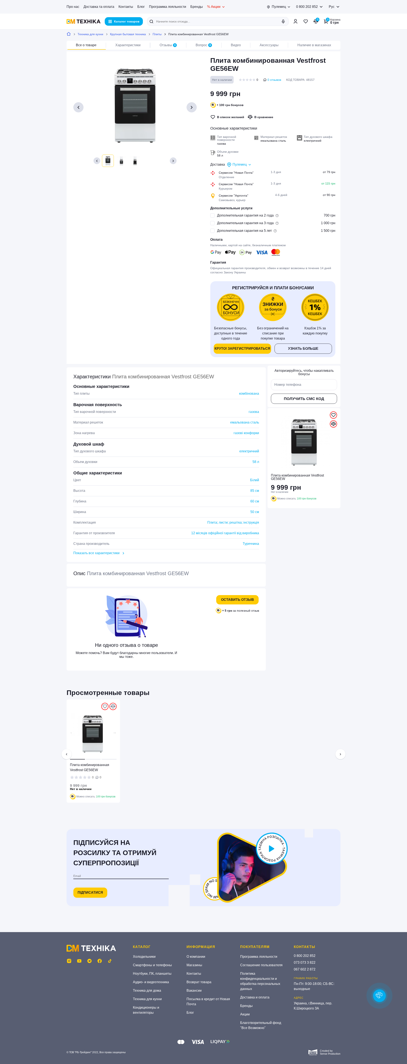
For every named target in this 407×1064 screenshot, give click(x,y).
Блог (141, 6)
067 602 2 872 (304, 969)
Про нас (73, 6)
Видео (236, 45)
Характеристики (128, 45)
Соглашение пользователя (261, 965)
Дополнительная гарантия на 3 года (245, 223)
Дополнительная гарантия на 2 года (245, 215)
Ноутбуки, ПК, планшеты (152, 973)
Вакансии (194, 990)
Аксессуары (269, 45)
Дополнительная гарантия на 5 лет (244, 230)
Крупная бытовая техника (128, 34)
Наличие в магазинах (314, 45)
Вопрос (203, 45)
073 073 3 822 (304, 962)
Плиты (157, 34)
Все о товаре (86, 45)
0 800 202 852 (307, 6)
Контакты (125, 6)
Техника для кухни (90, 34)
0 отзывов (274, 79)
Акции (245, 1014)
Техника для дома (147, 990)
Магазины (194, 965)
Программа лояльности (167, 6)
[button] (96, 160)
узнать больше (303, 348)
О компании (196, 956)
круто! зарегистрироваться (242, 348)
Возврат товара (199, 982)
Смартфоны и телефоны (152, 965)
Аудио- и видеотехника (151, 982)
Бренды (196, 6)
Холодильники (144, 956)
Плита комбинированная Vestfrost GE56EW (89, 767)
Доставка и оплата (254, 997)
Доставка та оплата (99, 6)
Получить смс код (304, 399)
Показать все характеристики (96, 553)
